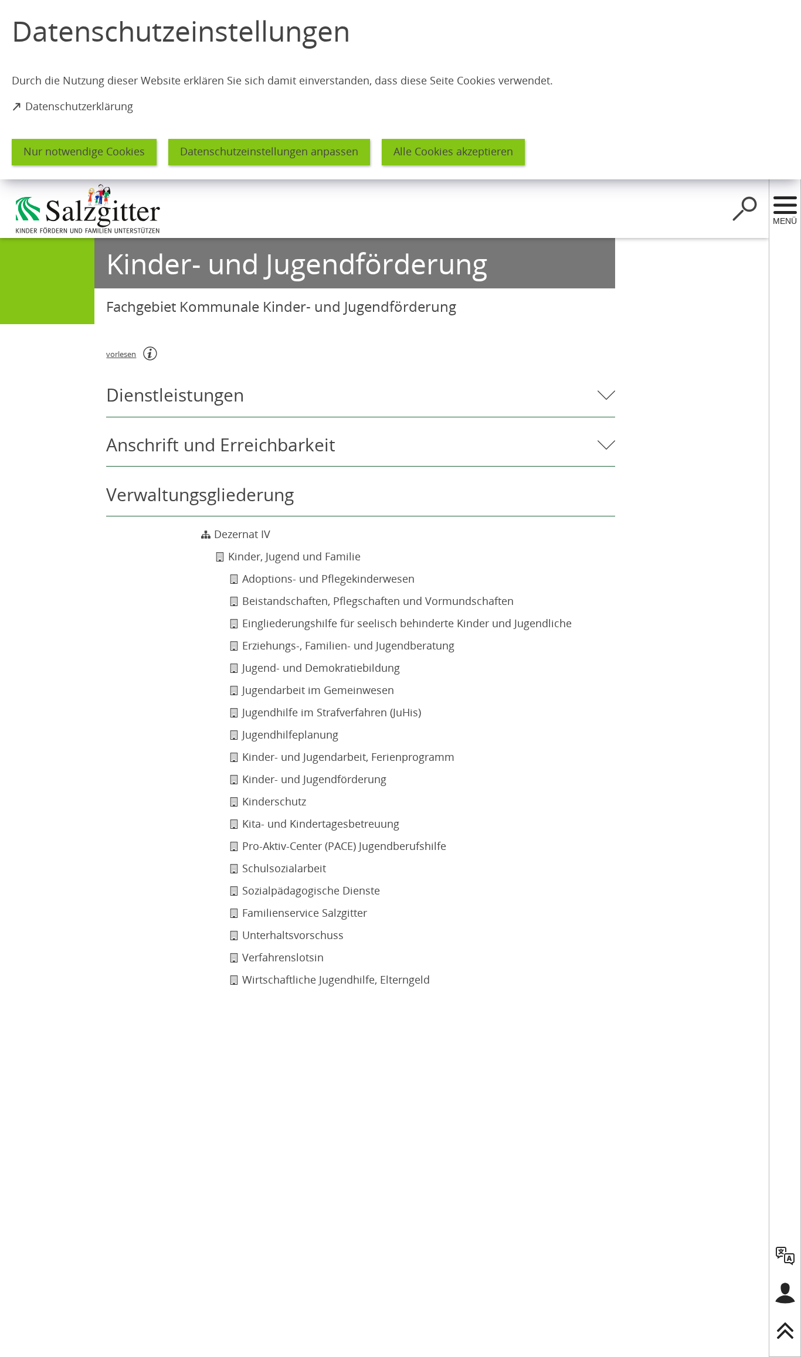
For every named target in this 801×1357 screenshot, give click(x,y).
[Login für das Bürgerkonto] (785, 1293)
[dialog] (400, 89)
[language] (785, 1255)
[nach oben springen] (785, 1330)
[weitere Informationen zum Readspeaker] (150, 353)
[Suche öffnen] (744, 208)
